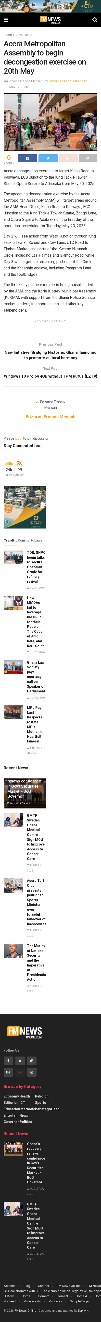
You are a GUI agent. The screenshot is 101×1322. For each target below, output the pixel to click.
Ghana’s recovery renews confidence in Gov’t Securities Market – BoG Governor (24, 786)
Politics (25, 1122)
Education (12, 1109)
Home (8, 35)
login (18, 438)
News (23, 1115)
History (9, 1296)
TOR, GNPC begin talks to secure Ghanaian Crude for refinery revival (36, 567)
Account (10, 1286)
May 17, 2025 (18, 87)
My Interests (32, 1301)
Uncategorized (47, 1109)
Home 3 (62, 1296)
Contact (43, 1286)
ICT (22, 1103)
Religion (42, 1096)
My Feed (10, 1301)
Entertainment (15, 1115)
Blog (27, 1286)
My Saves (55, 1301)
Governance (24, 35)
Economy (11, 1096)
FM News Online (68, 1286)
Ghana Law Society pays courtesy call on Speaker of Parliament (36, 677)
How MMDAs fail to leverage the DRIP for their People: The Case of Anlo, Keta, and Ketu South (36, 622)
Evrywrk (83, 1310)
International (29, 1109)
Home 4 (81, 1296)
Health (24, 1096)
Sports (40, 1103)
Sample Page (79, 1301)
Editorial (11, 1103)
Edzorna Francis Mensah (68, 81)
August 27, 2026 (20, 803)
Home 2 (43, 1296)
